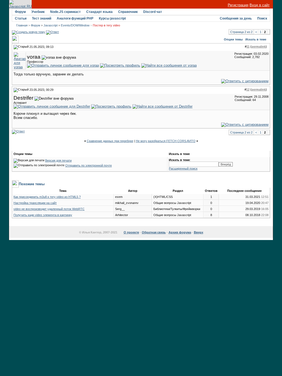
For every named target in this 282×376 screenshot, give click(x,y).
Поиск (262, 18)
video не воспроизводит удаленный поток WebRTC (49, 209)
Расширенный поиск (183, 168)
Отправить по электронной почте (88, 165)
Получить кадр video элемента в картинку (42, 215)
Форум (20, 12)
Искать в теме (255, 39)
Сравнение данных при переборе (110, 141)
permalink (258, 46)
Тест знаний (41, 18)
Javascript (51, 25)
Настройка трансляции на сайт (35, 203)
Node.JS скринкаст (65, 12)
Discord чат (152, 12)
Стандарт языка (99, 12)
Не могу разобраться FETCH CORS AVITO (166, 141)
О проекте (131, 232)
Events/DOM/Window (75, 25)
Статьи (20, 18)
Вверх (198, 232)
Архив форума (180, 232)
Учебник (38, 12)
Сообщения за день (236, 18)
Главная (22, 25)
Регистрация (238, 5)
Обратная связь (154, 232)
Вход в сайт (260, 5)
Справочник (128, 12)
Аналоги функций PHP (75, 18)
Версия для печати (58, 160)
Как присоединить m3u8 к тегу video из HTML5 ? (47, 196)
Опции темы (233, 39)
